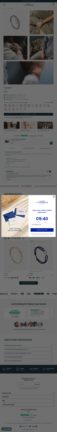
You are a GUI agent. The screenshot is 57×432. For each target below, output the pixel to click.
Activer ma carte (42, 230)
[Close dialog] (54, 197)
